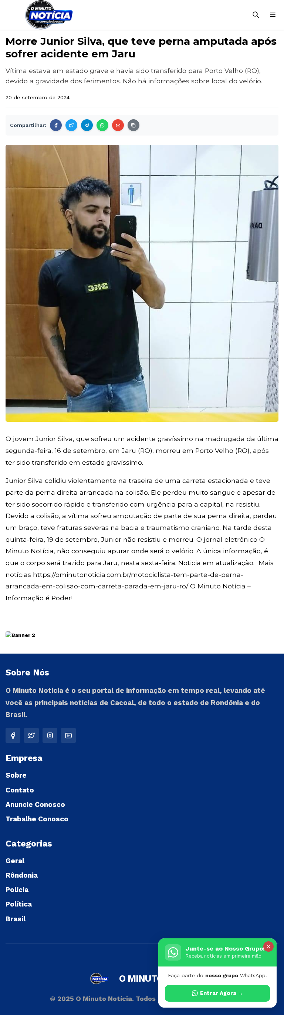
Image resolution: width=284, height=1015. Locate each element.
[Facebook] (56, 125)
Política (19, 904)
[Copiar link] (133, 125)
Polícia (17, 889)
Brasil (16, 919)
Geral (15, 861)
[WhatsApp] (102, 125)
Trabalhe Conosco (37, 819)
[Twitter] (71, 125)
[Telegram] (87, 125)
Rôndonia (22, 875)
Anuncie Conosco (35, 804)
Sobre (16, 775)
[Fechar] (268, 946)
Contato (20, 790)
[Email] (118, 125)
